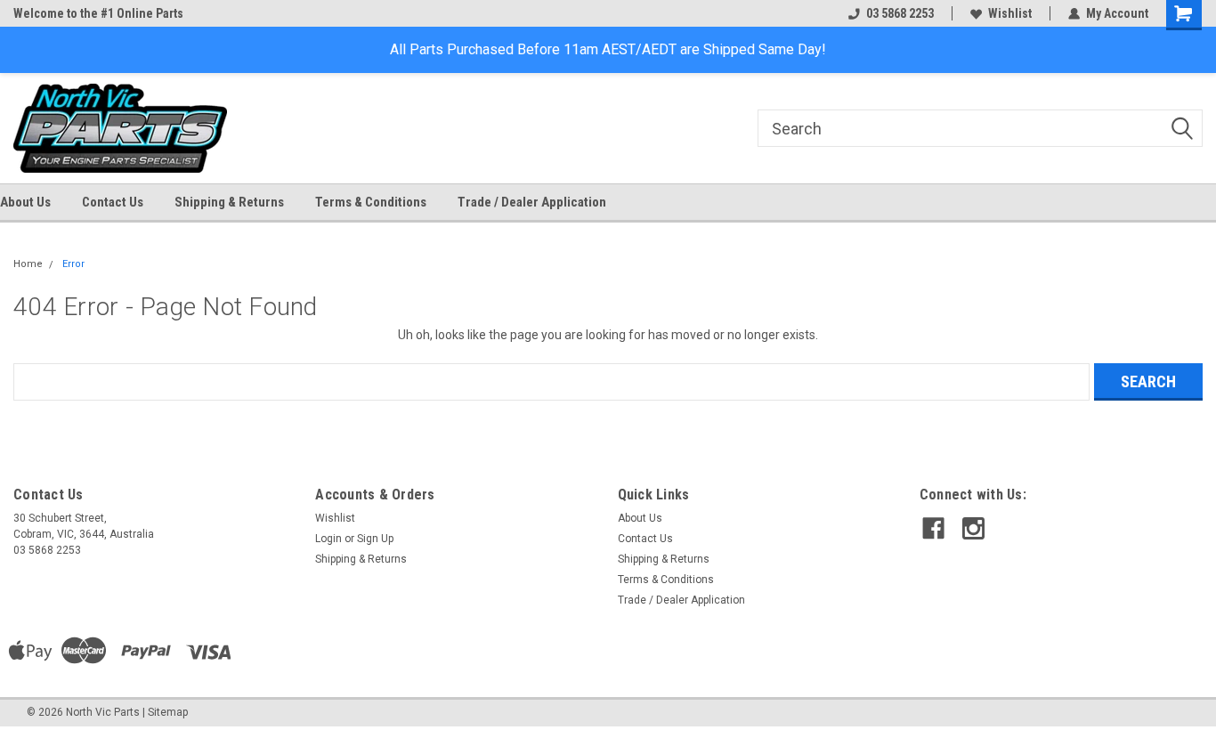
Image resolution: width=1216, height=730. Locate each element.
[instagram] (973, 528)
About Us (25, 202)
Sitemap (168, 712)
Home (28, 264)
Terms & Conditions (370, 202)
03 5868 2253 (900, 13)
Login (328, 538)
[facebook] (933, 528)
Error (73, 264)
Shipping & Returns (229, 202)
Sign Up (375, 538)
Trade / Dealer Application (532, 202)
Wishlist (1010, 13)
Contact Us (112, 202)
